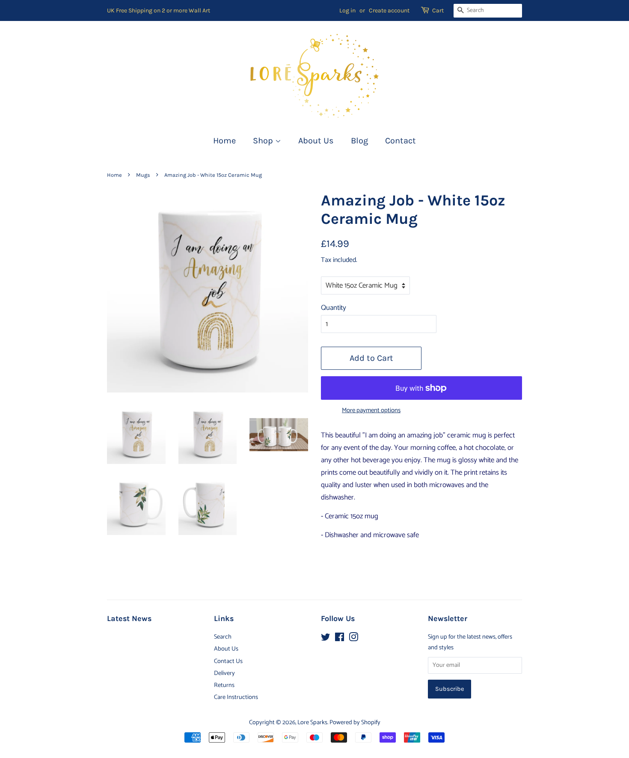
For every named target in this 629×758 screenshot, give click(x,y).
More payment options (371, 410)
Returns (224, 685)
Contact (400, 141)
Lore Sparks (312, 722)
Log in (347, 10)
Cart (438, 10)
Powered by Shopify (354, 722)
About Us (316, 141)
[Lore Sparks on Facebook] (339, 639)
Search (222, 637)
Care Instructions (236, 697)
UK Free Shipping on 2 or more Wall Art (158, 10)
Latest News (129, 618)
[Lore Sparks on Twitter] (325, 639)
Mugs (143, 175)
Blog (359, 141)
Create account (389, 10)
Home (224, 141)
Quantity (333, 308)
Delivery (224, 673)
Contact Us (228, 661)
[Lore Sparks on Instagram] (353, 639)
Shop (264, 141)
